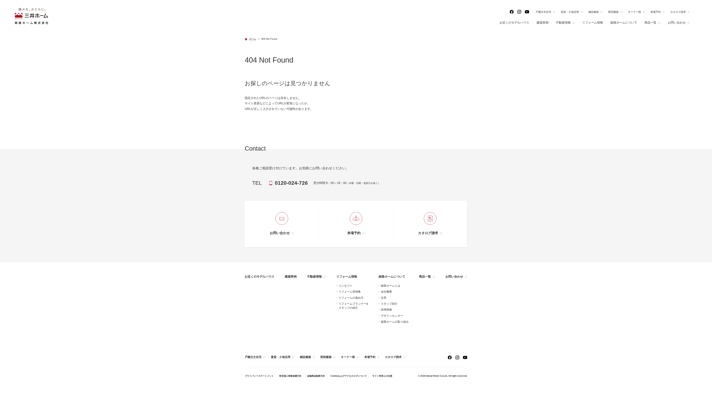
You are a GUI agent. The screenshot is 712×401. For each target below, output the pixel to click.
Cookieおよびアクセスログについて (348, 376)
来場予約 (655, 11)
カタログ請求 (678, 11)
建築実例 (542, 22)
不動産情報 (563, 22)
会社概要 (386, 291)
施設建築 (593, 11)
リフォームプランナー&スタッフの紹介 (353, 305)
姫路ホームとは (390, 285)
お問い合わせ (677, 22)
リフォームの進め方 (351, 297)
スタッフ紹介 (389, 303)
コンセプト (345, 285)
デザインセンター (392, 315)
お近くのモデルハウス (514, 22)
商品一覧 (650, 22)
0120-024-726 (291, 183)
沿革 (383, 297)
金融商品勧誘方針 (316, 376)
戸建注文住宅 (543, 11)
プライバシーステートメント (259, 376)
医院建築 (613, 11)
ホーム (252, 39)
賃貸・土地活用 (570, 11)
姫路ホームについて (623, 22)
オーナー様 (634, 11)
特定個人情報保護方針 (290, 376)
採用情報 (386, 309)
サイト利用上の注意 (382, 376)
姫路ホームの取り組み (395, 321)
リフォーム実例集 (350, 291)
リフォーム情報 (592, 22)
